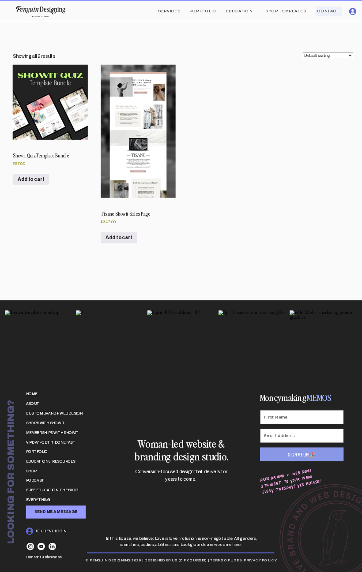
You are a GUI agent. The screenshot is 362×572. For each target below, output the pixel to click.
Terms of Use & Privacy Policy (243, 560)
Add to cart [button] (31, 179)
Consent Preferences (43, 557)
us (174, 560)
